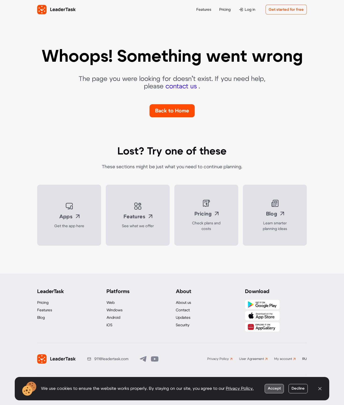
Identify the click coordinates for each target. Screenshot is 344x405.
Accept (274, 388)
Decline (298, 388)
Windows (114, 310)
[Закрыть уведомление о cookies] (320, 388)
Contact (183, 310)
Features (203, 9)
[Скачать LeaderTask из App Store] (262, 315)
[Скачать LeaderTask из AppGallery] (262, 327)
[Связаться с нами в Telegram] (143, 359)
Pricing (225, 9)
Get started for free (286, 9)
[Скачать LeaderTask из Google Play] (262, 304)
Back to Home (172, 110)
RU (304, 359)
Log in (250, 9)
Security (183, 325)
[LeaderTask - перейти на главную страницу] (56, 9)
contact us (182, 86)
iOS (109, 325)
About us (183, 303)
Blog (41, 317)
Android (113, 317)
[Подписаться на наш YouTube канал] (154, 359)
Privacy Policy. (240, 389)
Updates (183, 317)
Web (110, 303)
